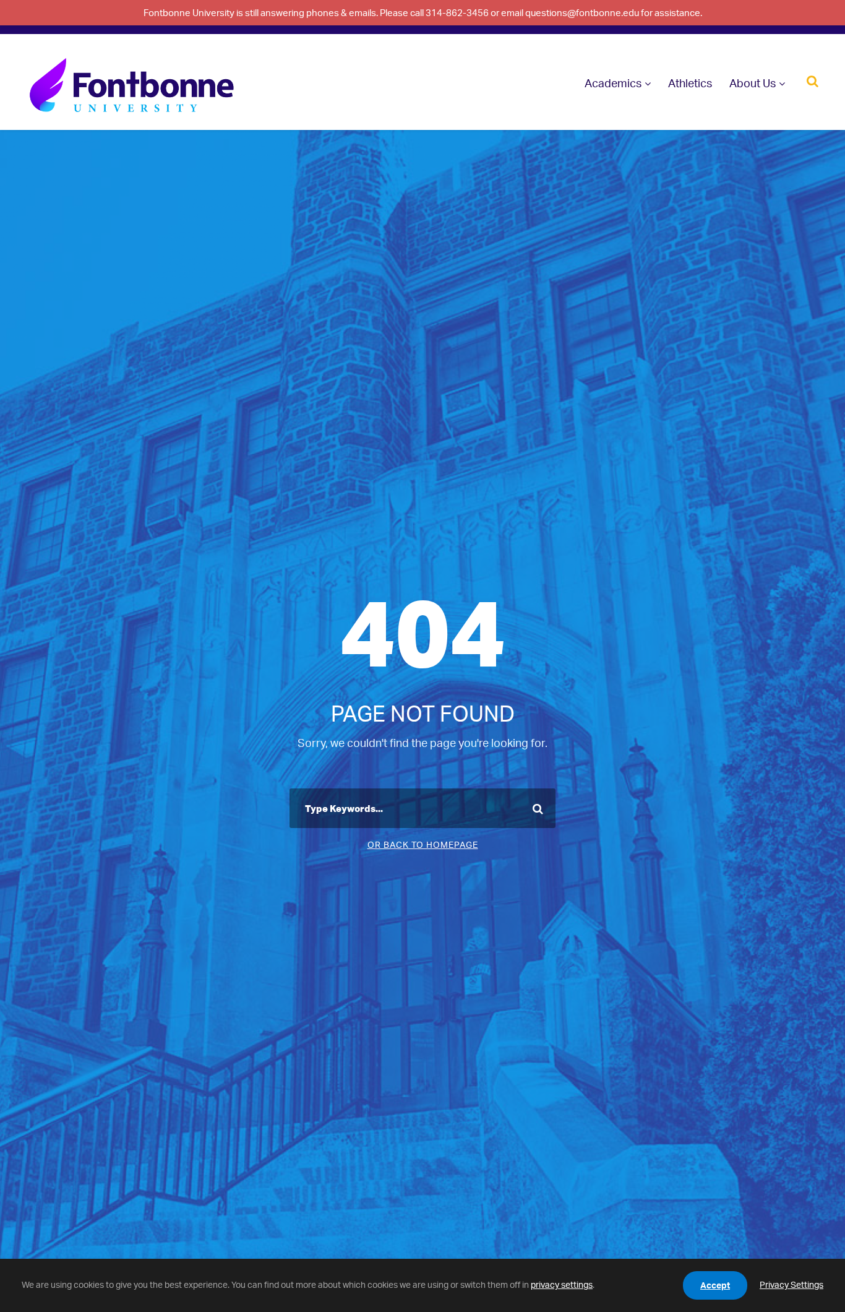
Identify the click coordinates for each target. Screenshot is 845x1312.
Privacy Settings (791, 1284)
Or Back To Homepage (422, 844)
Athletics (690, 83)
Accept (715, 1285)
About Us (752, 83)
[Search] (812, 80)
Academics (613, 83)
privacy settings (562, 1284)
